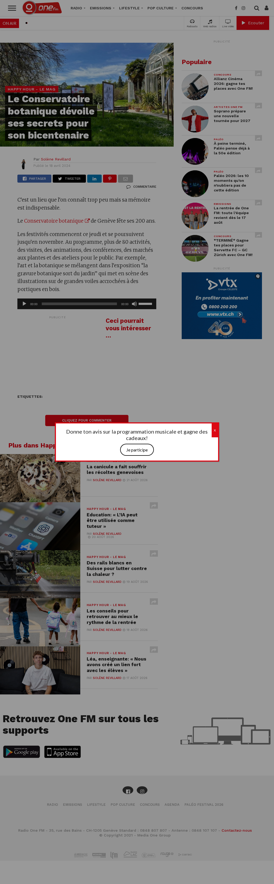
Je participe (137, 449)
